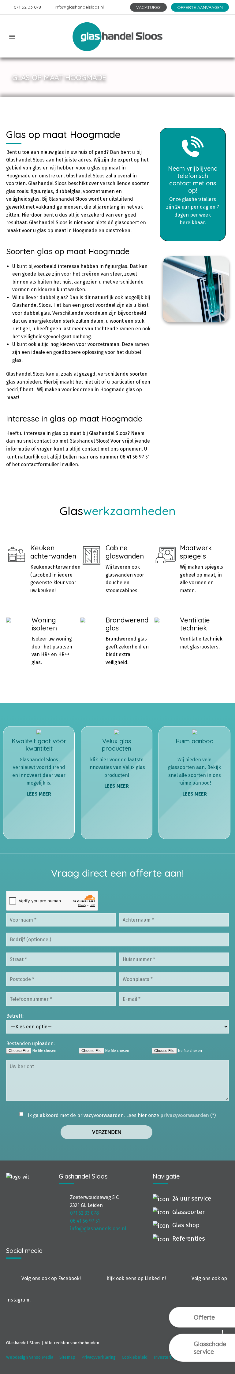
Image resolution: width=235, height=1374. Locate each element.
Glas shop (186, 1225)
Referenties (188, 1238)
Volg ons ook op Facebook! (51, 1278)
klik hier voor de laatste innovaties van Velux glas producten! (116, 763)
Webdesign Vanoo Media (29, 1357)
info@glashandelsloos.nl (79, 7)
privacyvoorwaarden (184, 1115)
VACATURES (148, 7)
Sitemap (67, 1357)
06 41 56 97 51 (85, 1221)
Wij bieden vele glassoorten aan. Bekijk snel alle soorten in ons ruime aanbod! (194, 767)
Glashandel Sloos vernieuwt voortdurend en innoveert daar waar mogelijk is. (39, 767)
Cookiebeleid (134, 1357)
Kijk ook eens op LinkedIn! (136, 1278)
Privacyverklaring (98, 1357)
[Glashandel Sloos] (117, 36)
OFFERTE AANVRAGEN (200, 7)
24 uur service (191, 1198)
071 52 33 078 (27, 7)
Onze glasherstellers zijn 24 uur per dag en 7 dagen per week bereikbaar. (192, 195)
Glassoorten (189, 1212)
